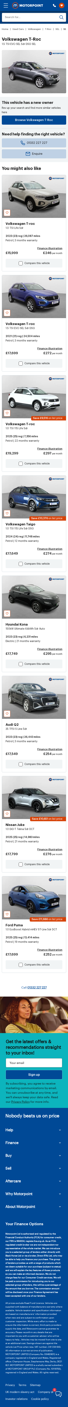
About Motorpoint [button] (20, 1206)
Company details (48, 1391)
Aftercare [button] (13, 1181)
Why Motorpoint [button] (18, 1193)
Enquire (37, 153)
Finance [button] (11, 1142)
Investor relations (16, 1398)
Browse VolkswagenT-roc (34, 120)
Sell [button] (8, 1168)
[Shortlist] (61, 5)
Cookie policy (40, 1398)
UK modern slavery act (19, 1391)
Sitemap (35, 1385)
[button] (6, 5)
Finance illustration (49, 248)
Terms (22, 1385)
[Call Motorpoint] (54, 5)
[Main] (27, 5)
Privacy (10, 1385)
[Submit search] (61, 17)
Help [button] (9, 1130)
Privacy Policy (20, 1101)
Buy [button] (8, 1155)
